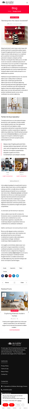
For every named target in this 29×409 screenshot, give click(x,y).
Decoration (14, 310)
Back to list (14, 282)
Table (20, 268)
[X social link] (6, 275)
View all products (14, 181)
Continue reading (14, 330)
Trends (5, 271)
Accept (5, 404)
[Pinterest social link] (10, 275)
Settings (18, 404)
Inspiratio (12, 268)
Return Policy (4, 371)
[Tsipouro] (21, 164)
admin (11, 24)
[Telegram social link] (17, 275)
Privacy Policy (4, 366)
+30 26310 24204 (7, 390)
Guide (4, 268)
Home (9, 11)
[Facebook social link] (2, 275)
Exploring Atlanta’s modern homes (14, 314)
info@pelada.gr (7, 393)
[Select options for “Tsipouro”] (26, 162)
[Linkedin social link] (13, 275)
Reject (11, 404)
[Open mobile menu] (27, 2)
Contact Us (4, 374)
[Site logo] (7, 2)
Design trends (17, 11)
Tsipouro (21, 172)
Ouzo (7, 172)
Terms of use (4, 368)
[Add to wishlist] (12, 160)
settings (19, 400)
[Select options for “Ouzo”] (12, 162)
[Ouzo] (7, 164)
